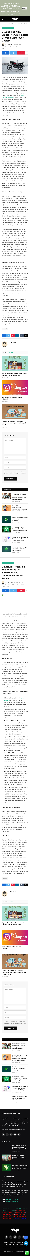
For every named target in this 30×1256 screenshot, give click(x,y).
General (4, 329)
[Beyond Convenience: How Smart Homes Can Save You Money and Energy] (15, 363)
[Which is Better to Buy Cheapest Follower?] (15, 387)
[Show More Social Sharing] (26, 53)
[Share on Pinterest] (21, 53)
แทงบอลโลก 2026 (11, 1216)
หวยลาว (11, 1218)
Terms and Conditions (10, 1247)
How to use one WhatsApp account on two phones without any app (19, 548)
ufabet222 (18, 1209)
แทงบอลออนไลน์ (20, 1212)
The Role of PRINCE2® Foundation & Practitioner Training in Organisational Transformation (14, 423)
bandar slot (5, 1212)
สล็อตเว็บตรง (5, 1209)
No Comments (20, 46)
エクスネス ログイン (22, 1210)
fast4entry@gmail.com (12, 1201)
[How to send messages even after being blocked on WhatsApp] (6, 519)
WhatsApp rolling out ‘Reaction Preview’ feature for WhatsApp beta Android (19, 529)
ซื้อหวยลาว (17, 1218)
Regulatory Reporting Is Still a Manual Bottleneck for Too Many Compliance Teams (20, 1167)
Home (6, 1242)
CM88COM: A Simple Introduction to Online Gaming (18, 1157)
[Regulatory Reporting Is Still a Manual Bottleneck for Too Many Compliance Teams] (6, 1167)
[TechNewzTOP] (15, 19)
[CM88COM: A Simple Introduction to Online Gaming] (6, 1158)
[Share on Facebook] (5, 53)
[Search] (27, 19)
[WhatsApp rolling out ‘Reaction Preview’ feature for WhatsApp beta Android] (6, 529)
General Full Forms (7, 28)
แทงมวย (23, 1218)
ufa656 (9, 1210)
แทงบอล (12, 1209)
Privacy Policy (9, 1244)
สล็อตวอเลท (5, 1218)
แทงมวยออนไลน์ (19, 1214)
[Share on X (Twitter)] (13, 53)
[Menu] (3, 19)
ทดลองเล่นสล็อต (21, 1216)
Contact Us (20, 1242)
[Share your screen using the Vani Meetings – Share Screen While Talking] (6, 539)
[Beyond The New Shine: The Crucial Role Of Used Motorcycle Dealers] (15, 65)
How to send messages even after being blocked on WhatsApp (20, 519)
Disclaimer (19, 1244)
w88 (13, 1210)
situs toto (12, 1212)
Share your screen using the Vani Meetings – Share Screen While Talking (20, 538)
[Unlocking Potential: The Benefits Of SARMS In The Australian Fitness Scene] (15, 602)
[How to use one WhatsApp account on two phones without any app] (6, 549)
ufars (3, 1216)
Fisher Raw (9, 44)
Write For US (23, 1247)
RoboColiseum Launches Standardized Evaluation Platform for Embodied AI (19, 1147)
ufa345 (4, 1214)
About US (12, 1242)
